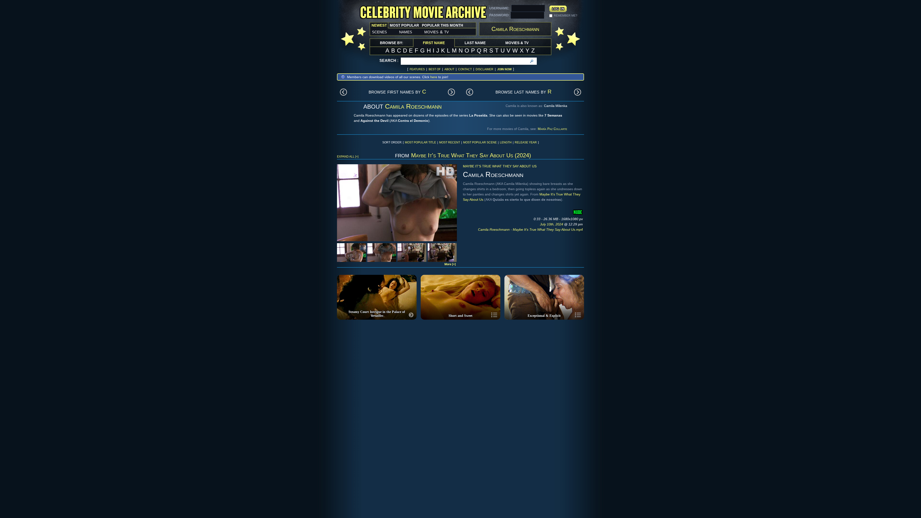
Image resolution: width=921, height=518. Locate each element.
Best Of (435, 69)
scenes (379, 32)
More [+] (450, 264)
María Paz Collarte (552, 129)
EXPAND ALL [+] (347, 156)
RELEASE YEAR (526, 142)
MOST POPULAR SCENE (480, 142)
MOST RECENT (449, 142)
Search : (388, 61)
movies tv (436, 32)
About (449, 69)
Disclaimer (484, 69)
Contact (465, 69)
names (405, 32)
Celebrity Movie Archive (423, 12)
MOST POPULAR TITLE (420, 142)
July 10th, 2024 (552, 224)
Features (417, 69)
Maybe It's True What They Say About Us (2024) (471, 155)
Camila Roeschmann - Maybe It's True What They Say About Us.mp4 (530, 229)
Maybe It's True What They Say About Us (500, 166)
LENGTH (506, 142)
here (433, 77)
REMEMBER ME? (565, 15)
